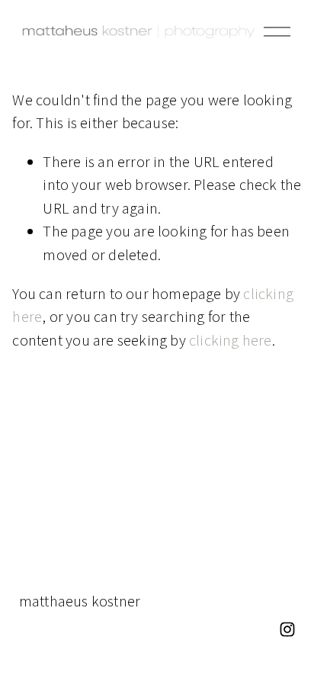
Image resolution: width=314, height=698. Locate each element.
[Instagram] (287, 629)
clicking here (230, 340)
